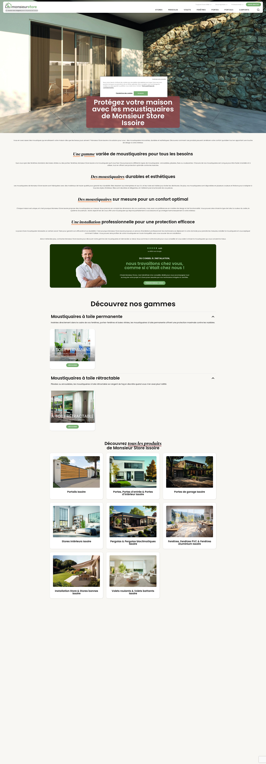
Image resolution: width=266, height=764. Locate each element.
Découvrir (72, 365)
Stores (158, 9)
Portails (228, 9)
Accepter (141, 93)
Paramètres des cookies (124, 93)
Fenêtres (201, 9)
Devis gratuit (253, 4)
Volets (187, 9)
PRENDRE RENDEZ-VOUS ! (154, 283)
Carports (244, 9)
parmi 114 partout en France (23, 10)
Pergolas (173, 9)
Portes (215, 9)
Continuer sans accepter (159, 79)
